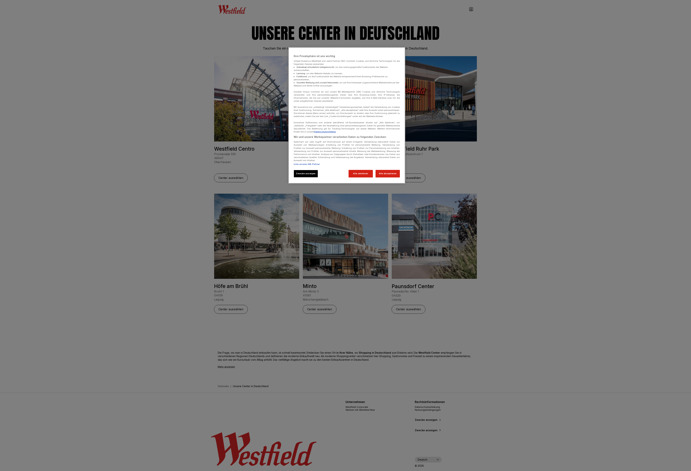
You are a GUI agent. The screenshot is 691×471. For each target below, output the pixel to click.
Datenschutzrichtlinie (325, 131)
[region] (346, 115)
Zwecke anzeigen (306, 173)
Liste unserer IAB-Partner (307, 164)
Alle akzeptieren (388, 173)
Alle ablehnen (360, 173)
